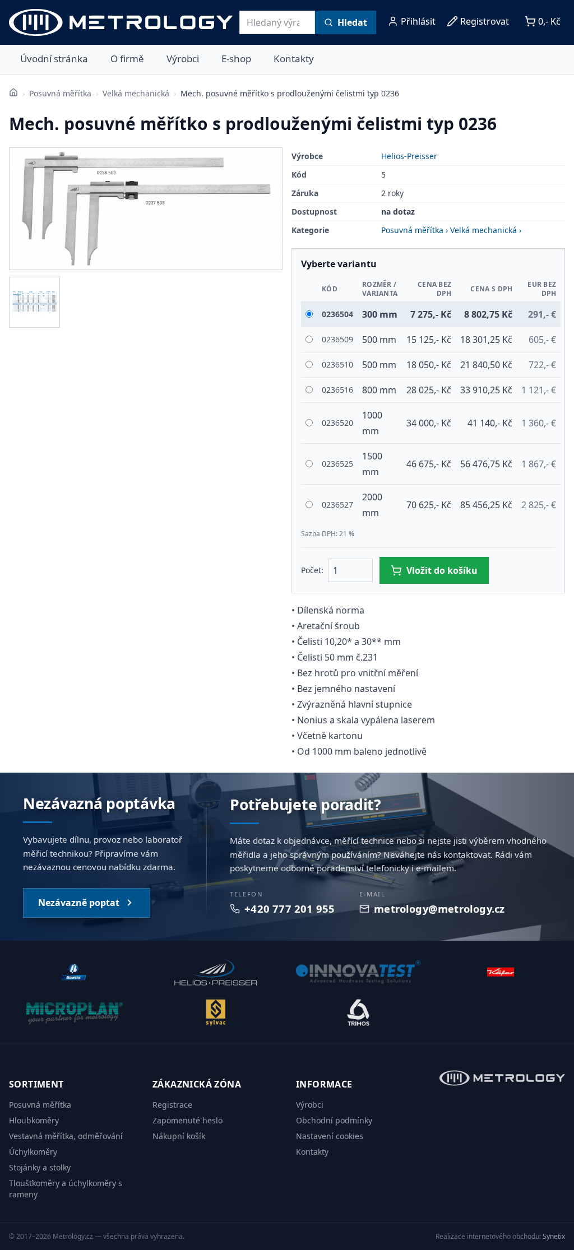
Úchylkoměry (33, 1151)
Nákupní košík (178, 1136)
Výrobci (182, 58)
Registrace (172, 1104)
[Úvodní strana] (13, 92)
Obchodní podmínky (334, 1120)
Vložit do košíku (442, 570)
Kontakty (294, 58)
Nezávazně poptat (78, 902)
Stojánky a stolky (40, 1167)
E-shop (236, 58)
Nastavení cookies (329, 1136)
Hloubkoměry (34, 1120)
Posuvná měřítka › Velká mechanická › (451, 230)
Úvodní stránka (54, 58)
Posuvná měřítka (60, 93)
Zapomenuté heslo (187, 1120)
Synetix (554, 1236)
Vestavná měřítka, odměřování (66, 1136)
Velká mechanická (136, 93)
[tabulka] (34, 302)
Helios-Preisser (409, 156)
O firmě (127, 58)
